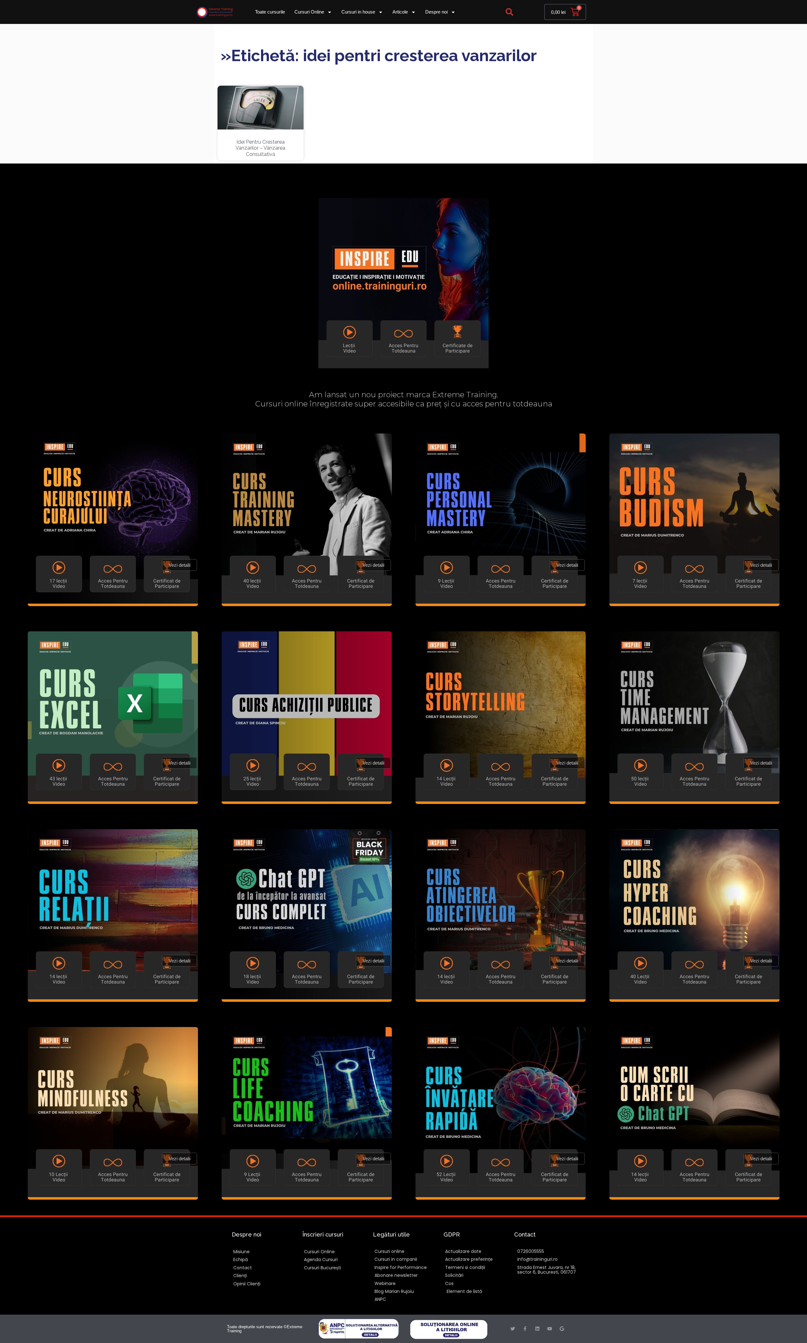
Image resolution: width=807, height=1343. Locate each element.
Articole (400, 11)
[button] (509, 12)
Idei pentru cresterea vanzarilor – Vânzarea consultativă (260, 148)
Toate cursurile (270, 11)
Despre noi (436, 11)
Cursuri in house (358, 11)
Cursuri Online (309, 11)
